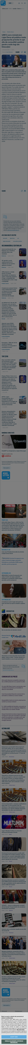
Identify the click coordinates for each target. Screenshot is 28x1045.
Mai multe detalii (20, 1029)
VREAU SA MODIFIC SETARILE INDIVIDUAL (14, 1041)
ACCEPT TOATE (14, 1037)
